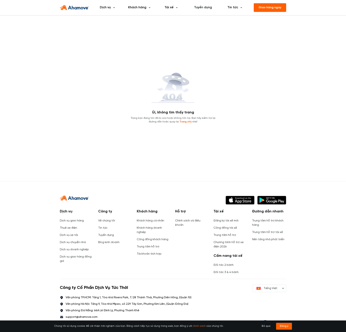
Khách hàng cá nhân (150, 220)
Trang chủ (185, 121)
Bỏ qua (266, 326)
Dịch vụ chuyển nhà (73, 242)
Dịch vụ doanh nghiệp (74, 249)
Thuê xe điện (68, 227)
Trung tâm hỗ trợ (148, 246)
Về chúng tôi (106, 220)
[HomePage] (74, 7)
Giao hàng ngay (270, 7)
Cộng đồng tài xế (225, 227)
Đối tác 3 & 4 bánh (226, 272)
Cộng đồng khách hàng (152, 239)
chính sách (199, 326)
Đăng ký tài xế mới (226, 220)
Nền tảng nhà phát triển (268, 239)
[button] (240, 200)
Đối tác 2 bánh (224, 265)
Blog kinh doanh (108, 242)
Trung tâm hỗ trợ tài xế (267, 232)
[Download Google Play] (271, 200)
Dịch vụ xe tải (69, 235)
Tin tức (102, 227)
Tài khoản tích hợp (149, 253)
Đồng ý (284, 326)
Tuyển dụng (203, 7)
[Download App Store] (240, 200)
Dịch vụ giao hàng (72, 220)
